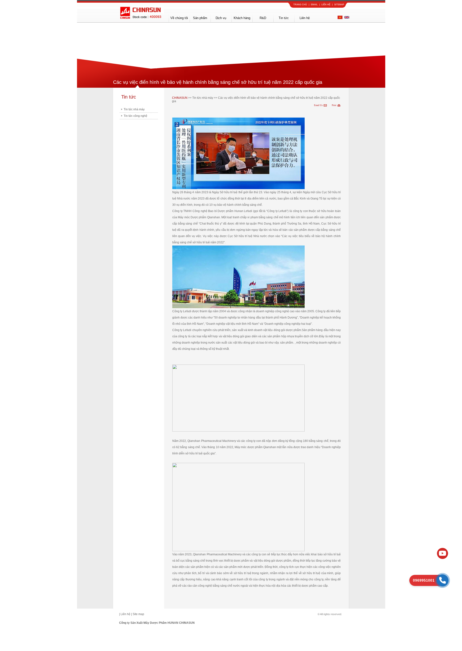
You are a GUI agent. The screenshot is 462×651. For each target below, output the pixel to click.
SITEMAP (339, 4)
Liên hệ (305, 18)
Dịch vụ (221, 18)
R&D (263, 18)
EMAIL (314, 4)
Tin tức (284, 18)
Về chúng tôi (179, 18)
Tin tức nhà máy (134, 109)
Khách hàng (242, 18)
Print (334, 105)
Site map (138, 614)
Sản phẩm (200, 18)
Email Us (318, 105)
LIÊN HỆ (325, 4)
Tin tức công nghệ (135, 116)
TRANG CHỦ (300, 4)
